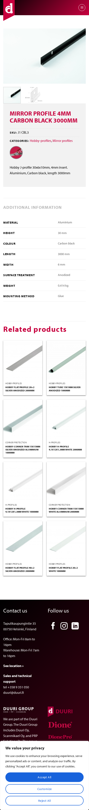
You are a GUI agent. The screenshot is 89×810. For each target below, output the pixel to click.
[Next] (79, 56)
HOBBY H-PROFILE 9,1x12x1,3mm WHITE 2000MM (65, 448)
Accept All (44, 777)
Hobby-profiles (40, 140)
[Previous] (10, 56)
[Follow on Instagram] (64, 626)
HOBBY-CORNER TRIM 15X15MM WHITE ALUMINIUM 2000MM (66, 510)
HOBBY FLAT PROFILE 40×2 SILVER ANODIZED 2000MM (19, 569)
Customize (44, 789)
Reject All (44, 801)
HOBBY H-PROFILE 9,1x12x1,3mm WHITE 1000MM (21, 510)
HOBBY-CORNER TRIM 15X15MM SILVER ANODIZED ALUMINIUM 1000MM (22, 449)
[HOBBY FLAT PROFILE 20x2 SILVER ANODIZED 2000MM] (22, 360)
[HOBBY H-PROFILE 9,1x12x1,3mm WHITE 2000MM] (66, 419)
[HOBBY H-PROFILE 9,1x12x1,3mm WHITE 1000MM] (22, 481)
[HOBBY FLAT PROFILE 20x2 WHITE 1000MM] (66, 540)
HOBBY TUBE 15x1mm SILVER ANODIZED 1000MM (65, 389)
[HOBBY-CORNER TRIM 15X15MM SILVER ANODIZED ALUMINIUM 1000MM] (22, 419)
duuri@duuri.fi (13, 692)
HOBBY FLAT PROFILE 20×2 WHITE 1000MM (63, 569)
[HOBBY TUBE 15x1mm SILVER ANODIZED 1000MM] (66, 360)
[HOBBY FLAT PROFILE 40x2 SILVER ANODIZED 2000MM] (22, 540)
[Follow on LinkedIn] (75, 626)
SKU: (13, 132)
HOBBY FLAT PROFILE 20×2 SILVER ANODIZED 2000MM (19, 389)
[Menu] (81, 7)
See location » (13, 666)
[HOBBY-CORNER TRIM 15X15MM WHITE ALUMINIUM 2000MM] (66, 481)
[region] (44, 775)
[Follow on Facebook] (53, 626)
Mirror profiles (62, 140)
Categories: (19, 141)
